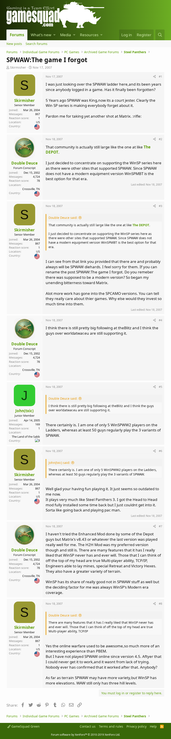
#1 (160, 76)
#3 (160, 206)
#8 (160, 604)
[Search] (159, 35)
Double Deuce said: (63, 217)
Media (65, 34)
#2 (160, 139)
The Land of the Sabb (26, 437)
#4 (160, 320)
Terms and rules (111, 726)
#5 (160, 387)
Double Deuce (24, 163)
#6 (160, 451)
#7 (160, 526)
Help (153, 726)
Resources (89, 34)
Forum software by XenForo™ (85, 735)
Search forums (36, 44)
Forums (17, 34)
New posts (14, 44)
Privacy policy (136, 726)
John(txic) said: (59, 462)
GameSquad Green (25, 726)
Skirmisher (18, 67)
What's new (41, 34)
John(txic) (24, 410)
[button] (54, 35)
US (38, 122)
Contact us (88, 726)
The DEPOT (140, 225)
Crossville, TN (31, 189)
